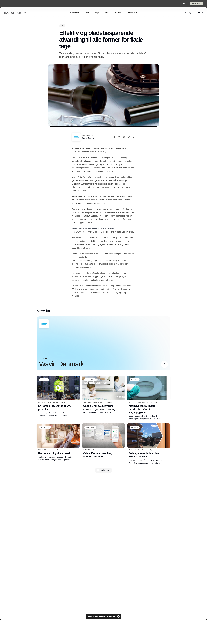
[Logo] (15, 13)
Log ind (184, 3)
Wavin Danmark (88, 138)
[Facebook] (114, 137)
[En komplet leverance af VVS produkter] (58, 396)
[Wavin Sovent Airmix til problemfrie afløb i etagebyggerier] (148, 398)
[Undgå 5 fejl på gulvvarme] (103, 394)
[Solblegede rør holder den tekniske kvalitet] (148, 443)
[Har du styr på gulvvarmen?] (58, 442)
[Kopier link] (134, 137)
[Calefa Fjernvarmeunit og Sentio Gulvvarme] (103, 441)
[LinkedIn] (119, 137)
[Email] (128, 137)
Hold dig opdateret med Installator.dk (102, 616)
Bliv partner (196, 3)
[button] (164, 364)
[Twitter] (123, 137)
